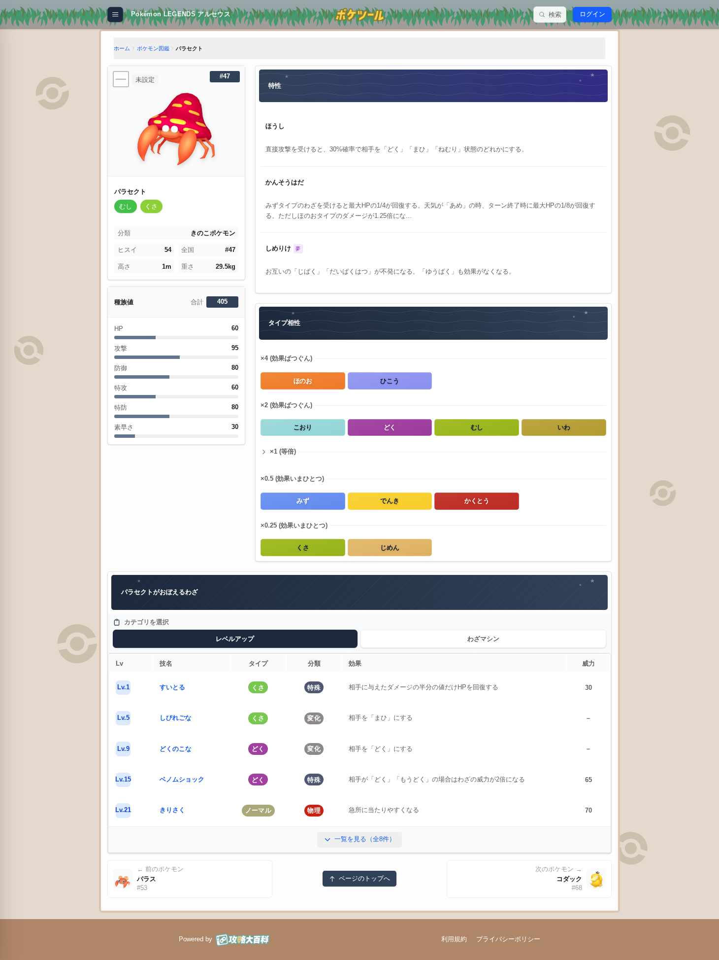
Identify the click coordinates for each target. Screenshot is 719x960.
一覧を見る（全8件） (364, 839)
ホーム (122, 48)
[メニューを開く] (115, 14)
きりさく (172, 810)
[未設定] (121, 79)
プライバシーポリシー (508, 939)
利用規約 (454, 939)
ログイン (592, 14)
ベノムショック (182, 779)
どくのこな (176, 748)
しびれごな (176, 717)
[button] (125, 206)
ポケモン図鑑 (153, 48)
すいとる (172, 687)
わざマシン (483, 638)
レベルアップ (235, 638)
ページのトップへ (364, 878)
